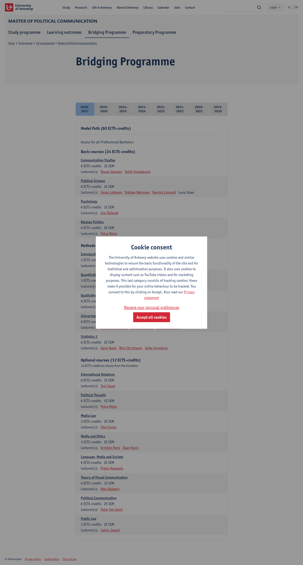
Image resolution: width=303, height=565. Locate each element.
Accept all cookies (151, 317)
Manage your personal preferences (151, 307)
